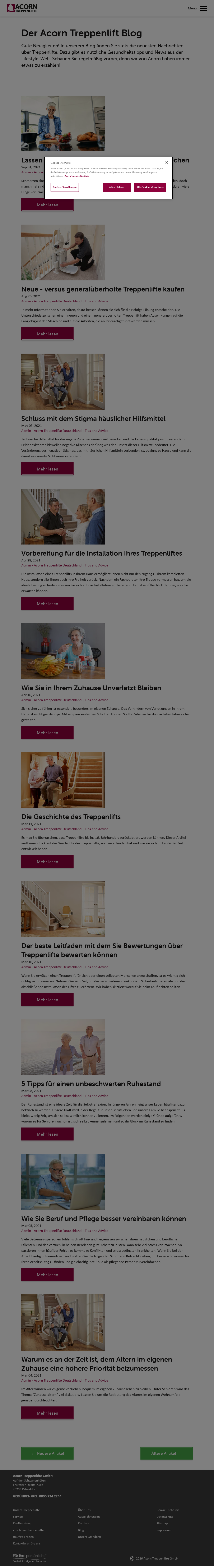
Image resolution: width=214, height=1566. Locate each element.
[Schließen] (166, 162)
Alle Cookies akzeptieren (150, 187)
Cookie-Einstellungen (64, 187)
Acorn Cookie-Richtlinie (77, 176)
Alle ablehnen (116, 187)
